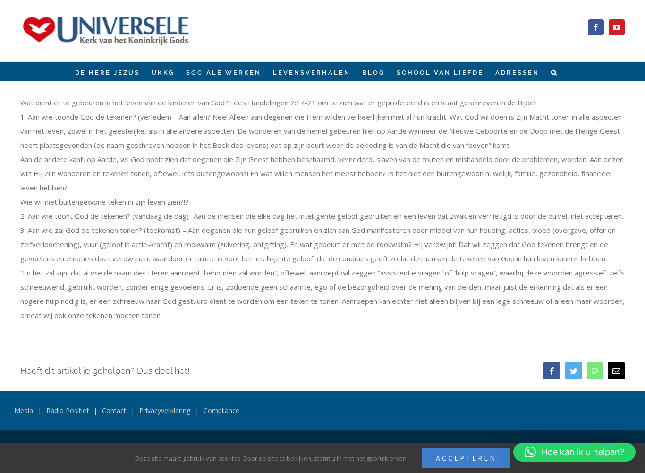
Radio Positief (67, 410)
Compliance (221, 410)
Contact (114, 410)
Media (23, 410)
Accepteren (466, 458)
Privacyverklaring (164, 410)
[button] (554, 71)
